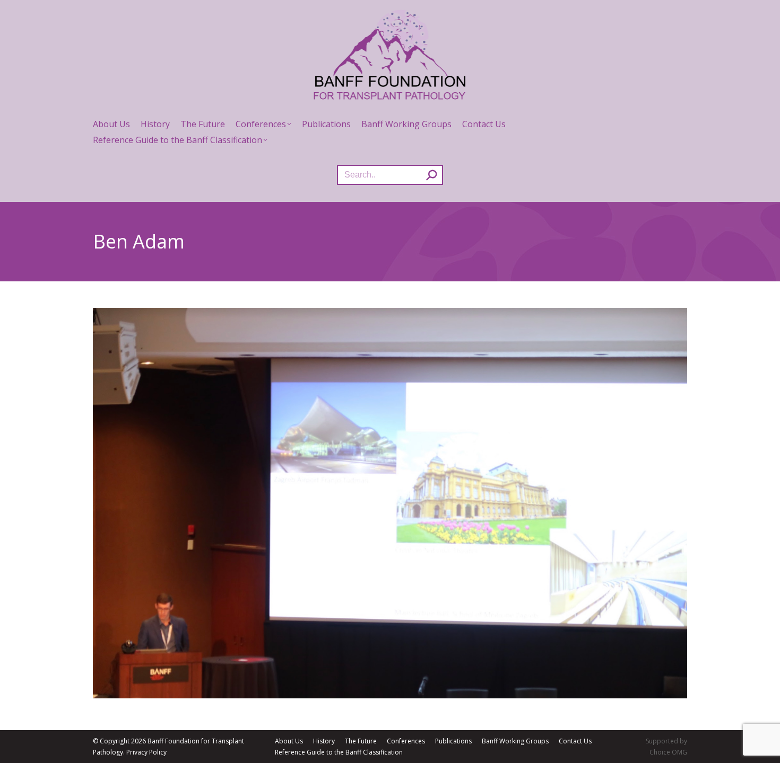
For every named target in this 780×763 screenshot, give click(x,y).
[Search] (431, 175)
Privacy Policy (146, 752)
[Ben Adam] (390, 503)
